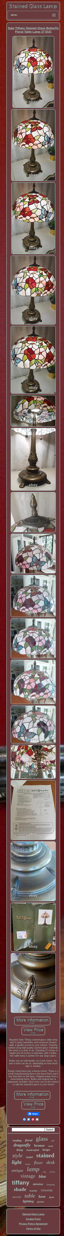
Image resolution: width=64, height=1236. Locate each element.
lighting (28, 1201)
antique (17, 1170)
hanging (51, 1184)
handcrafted (32, 1150)
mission (38, 1184)
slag (44, 1172)
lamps (46, 1149)
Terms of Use (33, 1228)
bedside (33, 1190)
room (50, 1146)
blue (42, 1176)
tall (52, 1140)
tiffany (20, 1182)
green (40, 1201)
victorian (47, 1190)
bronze (39, 1145)
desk (50, 1162)
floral (28, 1140)
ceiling (52, 1172)
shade (20, 1189)
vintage (28, 1176)
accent (17, 1197)
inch (51, 1197)
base (42, 1196)
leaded (29, 1157)
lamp (33, 1169)
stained (45, 1155)
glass (42, 1138)
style (17, 1155)
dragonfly (22, 1145)
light (17, 1162)
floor (38, 1162)
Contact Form (33, 1219)
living (20, 1149)
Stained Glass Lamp (33, 1214)
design (27, 1164)
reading (17, 1140)
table (30, 1196)
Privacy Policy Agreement (33, 1223)
